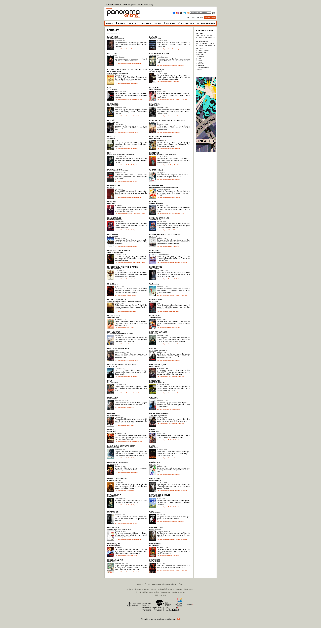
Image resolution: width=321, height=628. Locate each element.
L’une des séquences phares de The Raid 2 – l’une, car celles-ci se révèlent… (131, 60)
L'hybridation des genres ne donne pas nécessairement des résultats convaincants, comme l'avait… (173, 486)
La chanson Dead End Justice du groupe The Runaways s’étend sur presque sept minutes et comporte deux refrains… (131, 551)
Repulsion (154, 251)
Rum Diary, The (156, 528)
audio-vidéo (162, 589)
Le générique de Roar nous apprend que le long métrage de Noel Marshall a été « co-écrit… (131, 388)
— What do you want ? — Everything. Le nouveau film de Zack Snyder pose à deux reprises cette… (173, 128)
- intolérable (200, 66)
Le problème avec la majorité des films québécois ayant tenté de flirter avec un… (173, 420)
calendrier (171, 589)
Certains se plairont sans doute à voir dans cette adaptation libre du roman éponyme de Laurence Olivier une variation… (173, 242)
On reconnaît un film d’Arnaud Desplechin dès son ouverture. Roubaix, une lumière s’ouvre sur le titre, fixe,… (131, 486)
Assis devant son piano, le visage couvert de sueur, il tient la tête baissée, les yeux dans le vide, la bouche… (173, 307)
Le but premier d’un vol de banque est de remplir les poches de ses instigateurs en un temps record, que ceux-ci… (173, 388)
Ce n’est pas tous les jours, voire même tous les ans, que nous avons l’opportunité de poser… (173, 209)
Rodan (152, 430)
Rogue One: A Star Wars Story (121, 446)
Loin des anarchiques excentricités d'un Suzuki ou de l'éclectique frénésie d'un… (173, 566)
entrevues (145, 589)
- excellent (200, 54)
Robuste (111, 414)
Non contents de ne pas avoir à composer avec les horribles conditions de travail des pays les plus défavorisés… (131, 437)
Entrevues (133, 23)
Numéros (110, 23)
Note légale (178, 584)
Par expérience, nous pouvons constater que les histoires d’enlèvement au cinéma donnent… (131, 95)
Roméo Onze (154, 462)
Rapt (109, 88)
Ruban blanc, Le (114, 511)
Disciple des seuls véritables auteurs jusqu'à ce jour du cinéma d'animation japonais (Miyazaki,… (173, 502)
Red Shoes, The (156, 186)
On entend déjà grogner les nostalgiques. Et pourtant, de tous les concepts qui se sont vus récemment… (173, 405)
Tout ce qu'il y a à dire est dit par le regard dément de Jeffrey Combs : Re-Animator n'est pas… (131, 111)
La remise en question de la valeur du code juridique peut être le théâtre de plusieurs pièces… (131, 160)
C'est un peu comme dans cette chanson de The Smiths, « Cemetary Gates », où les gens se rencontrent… (173, 291)
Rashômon (154, 88)
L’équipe (200, 17)
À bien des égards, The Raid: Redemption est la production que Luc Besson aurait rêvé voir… (173, 61)
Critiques (158, 23)
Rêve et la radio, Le (116, 300)
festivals (153, 589)
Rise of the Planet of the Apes (121, 365)
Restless (153, 283)
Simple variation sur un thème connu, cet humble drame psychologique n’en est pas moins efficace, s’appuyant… (173, 77)
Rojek (152, 446)
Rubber (152, 511)
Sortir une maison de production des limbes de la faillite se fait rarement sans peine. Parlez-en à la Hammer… (173, 274)
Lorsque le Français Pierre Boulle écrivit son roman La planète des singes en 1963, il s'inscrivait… (131, 372)
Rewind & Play (155, 300)
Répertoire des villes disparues (164, 234)
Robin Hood (112, 397)
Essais (121, 23)
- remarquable (201, 52)
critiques (130, 589)
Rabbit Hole (112, 37)
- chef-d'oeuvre (202, 51)
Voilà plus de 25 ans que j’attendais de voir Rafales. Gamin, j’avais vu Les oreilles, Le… (173, 44)
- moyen (199, 60)
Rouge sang (154, 479)
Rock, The (111, 430)
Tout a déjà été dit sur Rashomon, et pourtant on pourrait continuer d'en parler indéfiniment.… (173, 95)
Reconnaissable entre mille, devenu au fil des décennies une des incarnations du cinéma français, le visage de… (131, 421)
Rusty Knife (154, 560)
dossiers (138, 589)
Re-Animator (112, 104)
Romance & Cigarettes (117, 462)
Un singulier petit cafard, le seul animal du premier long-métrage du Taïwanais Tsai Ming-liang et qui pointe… (173, 144)
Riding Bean (154, 316)
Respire (110, 283)
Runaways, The (114, 544)
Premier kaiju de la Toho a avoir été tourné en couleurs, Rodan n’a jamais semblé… (173, 436)
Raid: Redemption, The (159, 53)
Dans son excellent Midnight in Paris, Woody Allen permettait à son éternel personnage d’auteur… (131, 535)
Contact (168, 584)
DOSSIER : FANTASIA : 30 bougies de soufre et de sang (129, 5)
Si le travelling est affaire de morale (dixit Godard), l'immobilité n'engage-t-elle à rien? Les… (173, 470)
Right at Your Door (158, 332)
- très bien (200, 56)
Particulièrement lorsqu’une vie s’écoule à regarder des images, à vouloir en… (173, 176)
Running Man (155, 544)
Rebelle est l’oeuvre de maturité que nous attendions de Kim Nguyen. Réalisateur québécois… (131, 144)
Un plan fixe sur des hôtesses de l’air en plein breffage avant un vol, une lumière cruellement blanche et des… (131, 339)
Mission (140, 584)
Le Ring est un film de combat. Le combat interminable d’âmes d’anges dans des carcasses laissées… (173, 356)
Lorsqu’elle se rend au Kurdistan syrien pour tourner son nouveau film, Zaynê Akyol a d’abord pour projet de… (173, 453)
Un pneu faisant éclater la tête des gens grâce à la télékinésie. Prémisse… (173, 518)
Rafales (153, 37)
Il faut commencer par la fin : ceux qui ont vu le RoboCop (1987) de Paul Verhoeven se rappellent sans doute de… (131, 274)
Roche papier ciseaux (159, 414)
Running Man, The (115, 560)
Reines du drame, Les (159, 218)
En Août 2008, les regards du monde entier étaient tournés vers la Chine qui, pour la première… (131, 193)
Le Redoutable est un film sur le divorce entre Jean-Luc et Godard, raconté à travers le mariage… (131, 225)
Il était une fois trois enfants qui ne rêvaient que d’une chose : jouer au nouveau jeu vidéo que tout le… (131, 323)
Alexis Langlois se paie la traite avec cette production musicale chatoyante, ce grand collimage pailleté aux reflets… (173, 225)
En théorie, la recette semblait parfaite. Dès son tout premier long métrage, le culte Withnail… (173, 535)
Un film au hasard (206, 23)
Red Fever (154, 153)
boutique (179, 589)
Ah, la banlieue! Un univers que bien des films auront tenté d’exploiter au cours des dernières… (131, 44)
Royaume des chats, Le (159, 495)
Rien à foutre (113, 332)
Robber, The (154, 381)
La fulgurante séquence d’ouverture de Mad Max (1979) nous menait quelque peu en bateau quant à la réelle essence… (173, 372)
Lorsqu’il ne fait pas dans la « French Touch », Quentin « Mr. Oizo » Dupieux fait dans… (131, 128)
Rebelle (111, 137)
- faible (199, 62)
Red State (111, 202)
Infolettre (190, 17)
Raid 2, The (112, 53)
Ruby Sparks (113, 528)
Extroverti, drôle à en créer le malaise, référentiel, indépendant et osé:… (131, 469)
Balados (170, 23)
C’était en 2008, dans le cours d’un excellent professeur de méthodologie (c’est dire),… (131, 177)
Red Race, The (113, 186)
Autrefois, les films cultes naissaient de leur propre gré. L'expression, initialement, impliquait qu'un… (131, 258)
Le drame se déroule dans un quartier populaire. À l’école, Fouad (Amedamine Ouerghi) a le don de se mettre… (131, 291)
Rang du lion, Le (156, 70)
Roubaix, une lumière (117, 479)
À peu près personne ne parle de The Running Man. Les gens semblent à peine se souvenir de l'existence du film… (131, 567)
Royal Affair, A (114, 495)
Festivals (146, 23)
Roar (109, 381)
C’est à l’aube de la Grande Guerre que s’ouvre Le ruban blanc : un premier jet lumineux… (131, 519)
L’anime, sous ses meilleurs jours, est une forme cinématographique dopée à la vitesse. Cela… (173, 323)
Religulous (112, 234)
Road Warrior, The (157, 365)
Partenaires (157, 584)
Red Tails (153, 202)
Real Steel (154, 104)
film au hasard (188, 589)
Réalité (110, 120)
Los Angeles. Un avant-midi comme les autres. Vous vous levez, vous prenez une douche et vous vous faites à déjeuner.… (173, 339)
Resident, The (155, 267)
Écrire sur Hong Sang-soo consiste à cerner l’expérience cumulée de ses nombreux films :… (131, 356)
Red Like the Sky (157, 169)
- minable (200, 64)
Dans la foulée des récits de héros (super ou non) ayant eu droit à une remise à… (131, 404)
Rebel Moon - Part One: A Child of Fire (167, 120)
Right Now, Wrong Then (118, 348)
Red (109, 153)
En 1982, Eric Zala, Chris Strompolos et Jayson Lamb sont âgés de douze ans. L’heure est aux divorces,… (131, 79)
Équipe (147, 584)
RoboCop (153, 397)
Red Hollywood (114, 169)
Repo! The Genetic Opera (118, 251)
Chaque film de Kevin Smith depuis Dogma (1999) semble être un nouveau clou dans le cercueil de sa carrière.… (131, 209)
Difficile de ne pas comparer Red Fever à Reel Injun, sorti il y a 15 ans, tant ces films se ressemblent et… (173, 160)
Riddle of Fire (113, 316)
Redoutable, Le (114, 218)
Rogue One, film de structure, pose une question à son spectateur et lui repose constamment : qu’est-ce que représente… (131, 453)
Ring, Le (152, 348)
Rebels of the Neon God (160, 137)
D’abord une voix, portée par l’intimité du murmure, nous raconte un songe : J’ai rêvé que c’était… (131, 307)
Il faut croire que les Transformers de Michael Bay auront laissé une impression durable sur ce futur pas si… (173, 111)
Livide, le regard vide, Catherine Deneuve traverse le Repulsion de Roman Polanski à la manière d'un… (173, 258)
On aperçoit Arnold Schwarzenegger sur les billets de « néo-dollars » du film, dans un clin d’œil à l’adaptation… (173, 551)
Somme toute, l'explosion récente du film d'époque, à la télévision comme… (131, 501)
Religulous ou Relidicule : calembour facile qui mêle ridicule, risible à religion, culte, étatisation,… (131, 242)
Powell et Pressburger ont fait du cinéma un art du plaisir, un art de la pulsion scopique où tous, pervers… (173, 193)
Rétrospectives (186, 23)
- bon (198, 58)
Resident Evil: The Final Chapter (122, 267)
